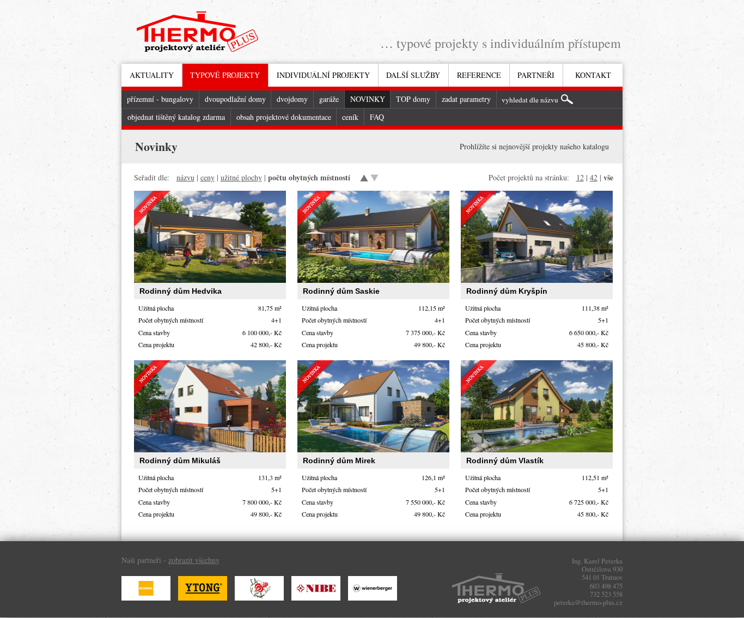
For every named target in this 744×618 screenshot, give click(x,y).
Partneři (535, 75)
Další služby (413, 75)
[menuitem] (151, 75)
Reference (479, 75)
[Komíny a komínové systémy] (148, 597)
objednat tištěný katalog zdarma (176, 117)
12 (580, 177)
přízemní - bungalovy (160, 99)
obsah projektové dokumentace (283, 117)
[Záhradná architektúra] (262, 597)
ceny (207, 177)
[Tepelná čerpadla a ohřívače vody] (318, 597)
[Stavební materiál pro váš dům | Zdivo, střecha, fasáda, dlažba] (375, 597)
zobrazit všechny (193, 560)
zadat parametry (466, 99)
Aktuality (152, 75)
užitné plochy (241, 177)
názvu (185, 177)
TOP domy (413, 99)
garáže (329, 99)
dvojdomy (292, 99)
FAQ (377, 117)
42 (593, 177)
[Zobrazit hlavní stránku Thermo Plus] (197, 33)
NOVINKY (367, 99)
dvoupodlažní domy (235, 99)
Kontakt (593, 75)
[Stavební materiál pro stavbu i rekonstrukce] (205, 597)
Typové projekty (225, 75)
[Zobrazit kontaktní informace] (497, 590)
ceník (350, 117)
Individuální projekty (323, 75)
